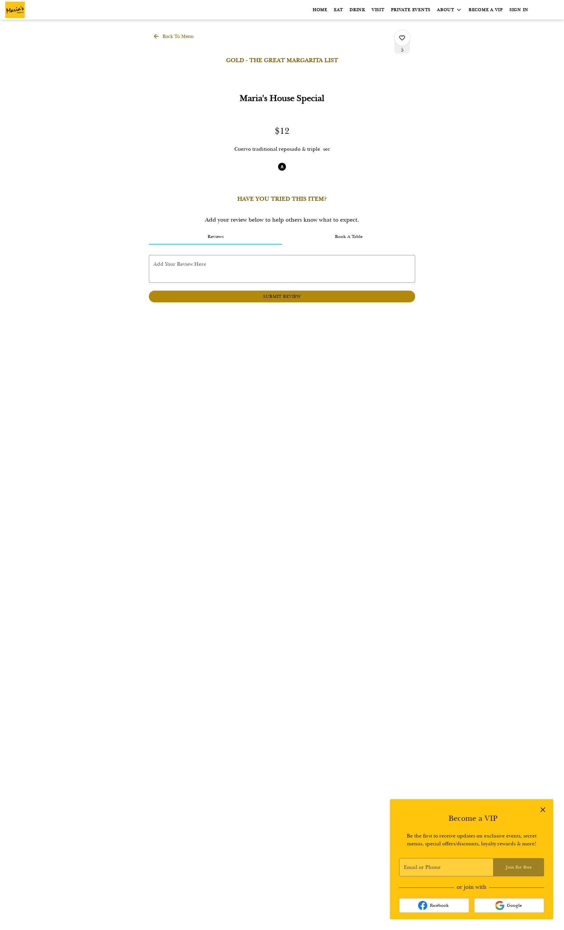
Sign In (518, 9)
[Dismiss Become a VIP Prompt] (543, 810)
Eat (338, 9)
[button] (449, 9)
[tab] (215, 237)
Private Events (411, 9)
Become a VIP (486, 9)
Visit (378, 9)
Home (320, 9)
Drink (357, 9)
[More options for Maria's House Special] (402, 38)
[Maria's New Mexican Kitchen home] (34, 10)
